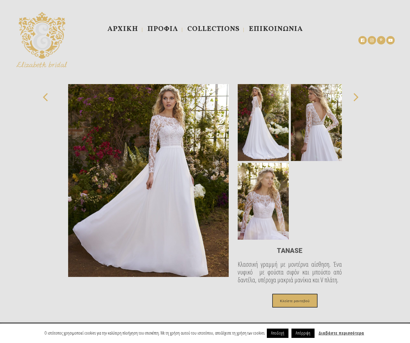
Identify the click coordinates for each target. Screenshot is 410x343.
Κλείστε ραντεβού (295, 300)
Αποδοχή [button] (277, 333)
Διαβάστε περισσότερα (341, 333)
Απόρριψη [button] (303, 333)
